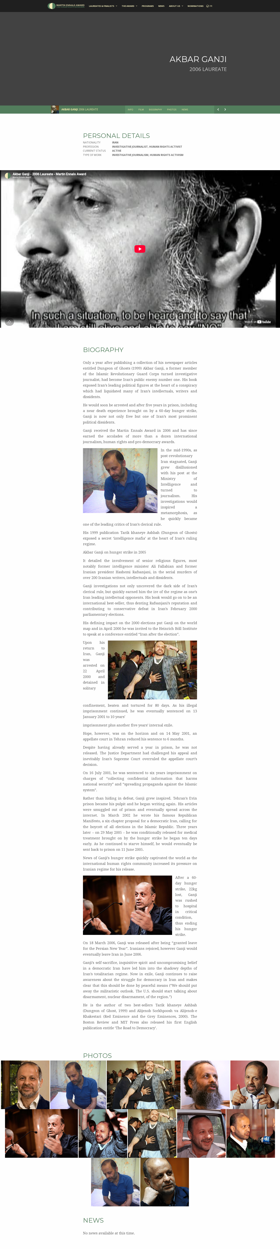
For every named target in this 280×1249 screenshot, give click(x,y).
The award (128, 6)
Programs (148, 6)
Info (130, 109)
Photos (171, 109)
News (161, 6)
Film (141, 109)
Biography (155, 109)
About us (174, 6)
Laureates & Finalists (101, 6)
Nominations (196, 6)
